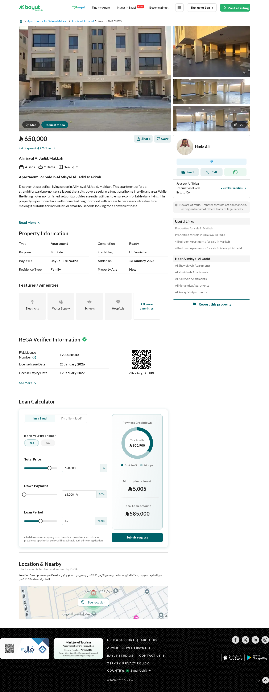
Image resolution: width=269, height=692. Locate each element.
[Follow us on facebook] (235, 642)
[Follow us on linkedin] (255, 642)
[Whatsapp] (235, 172)
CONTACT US (149, 655)
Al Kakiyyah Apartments (191, 279)
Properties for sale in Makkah (194, 228)
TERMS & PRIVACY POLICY (128, 663)
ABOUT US (149, 640)
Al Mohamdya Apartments (192, 285)
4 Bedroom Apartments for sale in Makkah (202, 241)
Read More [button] (27, 222)
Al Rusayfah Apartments (191, 292)
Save (165, 139)
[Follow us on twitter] (245, 642)
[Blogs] (79, 7)
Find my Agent (101, 7)
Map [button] (33, 125)
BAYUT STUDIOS (120, 655)
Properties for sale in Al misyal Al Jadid (200, 235)
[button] (239, 124)
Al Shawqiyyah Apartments (193, 265)
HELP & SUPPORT (121, 640)
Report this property (215, 304)
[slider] (49, 468)
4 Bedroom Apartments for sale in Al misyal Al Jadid (208, 248)
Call (214, 172)
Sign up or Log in (202, 7)
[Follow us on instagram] (265, 642)
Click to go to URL (141, 373)
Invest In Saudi (130, 7)
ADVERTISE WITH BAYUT (127, 648)
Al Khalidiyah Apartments (191, 272)
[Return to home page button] (31, 7)
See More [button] (25, 383)
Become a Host (159, 7)
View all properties (232, 187)
